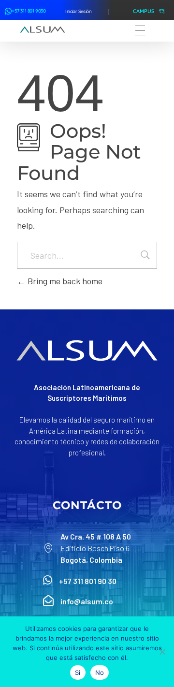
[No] (162, 652)
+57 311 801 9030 (29, 11)
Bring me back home (64, 281)
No (99, 672)
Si (78, 672)
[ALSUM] (42, 29)
